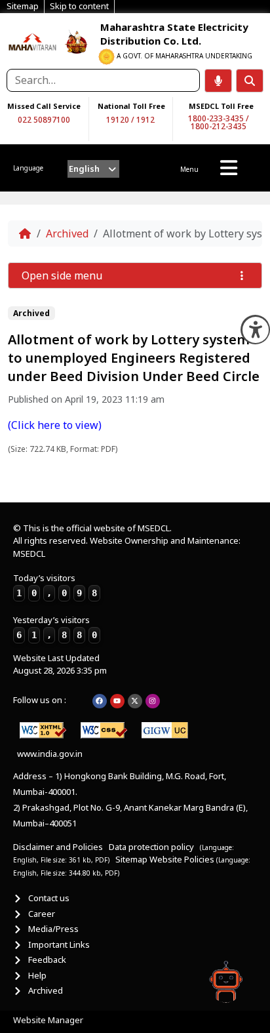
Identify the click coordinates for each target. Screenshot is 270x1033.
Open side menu (62, 275)
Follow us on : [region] (39, 700)
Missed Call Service (44, 106)
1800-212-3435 (218, 126)
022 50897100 (44, 119)
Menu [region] (189, 169)
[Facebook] (99, 701)
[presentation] (93, 169)
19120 (117, 119)
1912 (145, 119)
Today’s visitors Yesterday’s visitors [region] (55, 606)
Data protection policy (152, 847)
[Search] (249, 80)
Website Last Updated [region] (60, 664)
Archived (67, 233)
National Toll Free (131, 106)
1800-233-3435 (216, 118)
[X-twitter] (135, 701)
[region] (32, 41)
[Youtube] (117, 701)
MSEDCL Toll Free (221, 106)
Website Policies (182, 859)
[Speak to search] (218, 80)
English (84, 168)
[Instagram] (152, 701)
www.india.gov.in (50, 754)
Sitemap (131, 859)
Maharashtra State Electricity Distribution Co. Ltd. (174, 33)
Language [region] (28, 167)
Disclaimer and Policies (58, 847)
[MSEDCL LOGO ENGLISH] (32, 41)
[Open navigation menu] (229, 168)
